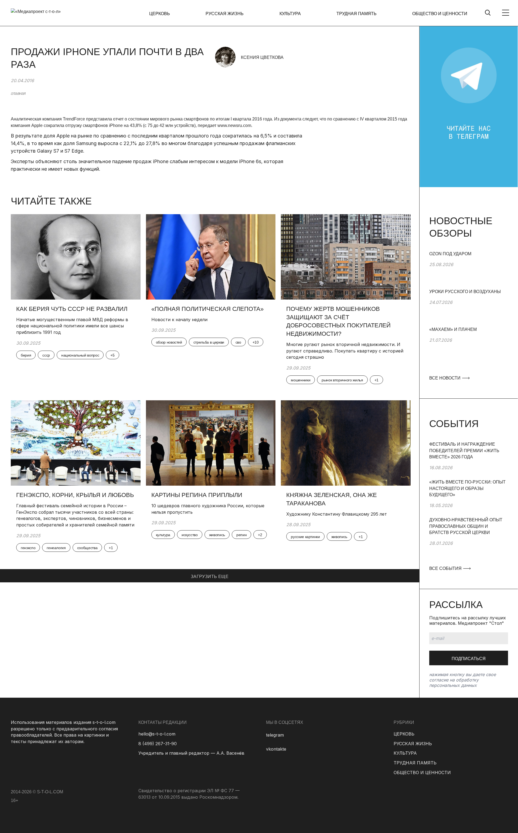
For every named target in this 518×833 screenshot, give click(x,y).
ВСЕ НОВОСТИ (445, 378)
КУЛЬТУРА (290, 13)
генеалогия (56, 548)
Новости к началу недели (180, 319)
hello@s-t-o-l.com (156, 734)
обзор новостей (169, 342)
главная (18, 93)
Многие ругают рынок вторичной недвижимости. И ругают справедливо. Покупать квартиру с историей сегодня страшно (344, 351)
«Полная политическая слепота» (207, 308)
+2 (260, 535)
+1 (376, 380)
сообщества (87, 548)
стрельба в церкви (208, 342)
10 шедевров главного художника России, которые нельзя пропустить (207, 509)
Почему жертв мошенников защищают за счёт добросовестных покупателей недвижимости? (338, 321)
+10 (256, 342)
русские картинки (305, 537)
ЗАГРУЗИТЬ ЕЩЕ (210, 576)
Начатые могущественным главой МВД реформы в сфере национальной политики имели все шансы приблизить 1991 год (72, 326)
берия (26, 355)
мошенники (300, 380)
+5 (112, 355)
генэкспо (28, 548)
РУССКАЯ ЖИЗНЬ (225, 13)
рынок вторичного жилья (342, 380)
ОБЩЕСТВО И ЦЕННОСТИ (439, 13)
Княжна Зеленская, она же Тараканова (331, 499)
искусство (190, 535)
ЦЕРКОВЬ (159, 13)
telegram (275, 735)
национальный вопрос (80, 355)
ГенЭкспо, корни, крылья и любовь (75, 495)
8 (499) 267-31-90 (157, 743)
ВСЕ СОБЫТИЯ (446, 568)
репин (241, 535)
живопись (217, 535)
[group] (468, 269)
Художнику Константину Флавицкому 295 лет (336, 514)
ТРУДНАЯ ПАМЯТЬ (356, 13)
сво (238, 342)
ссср (46, 355)
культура (163, 535)
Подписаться (469, 658)
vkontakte (276, 749)
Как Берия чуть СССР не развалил (71, 308)
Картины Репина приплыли (196, 495)
